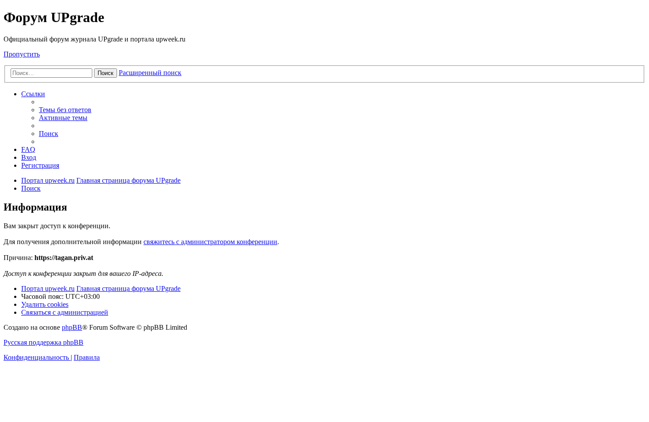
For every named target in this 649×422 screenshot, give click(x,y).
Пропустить (22, 54)
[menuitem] (65, 109)
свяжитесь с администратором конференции (210, 241)
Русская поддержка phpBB (43, 342)
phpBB (72, 327)
